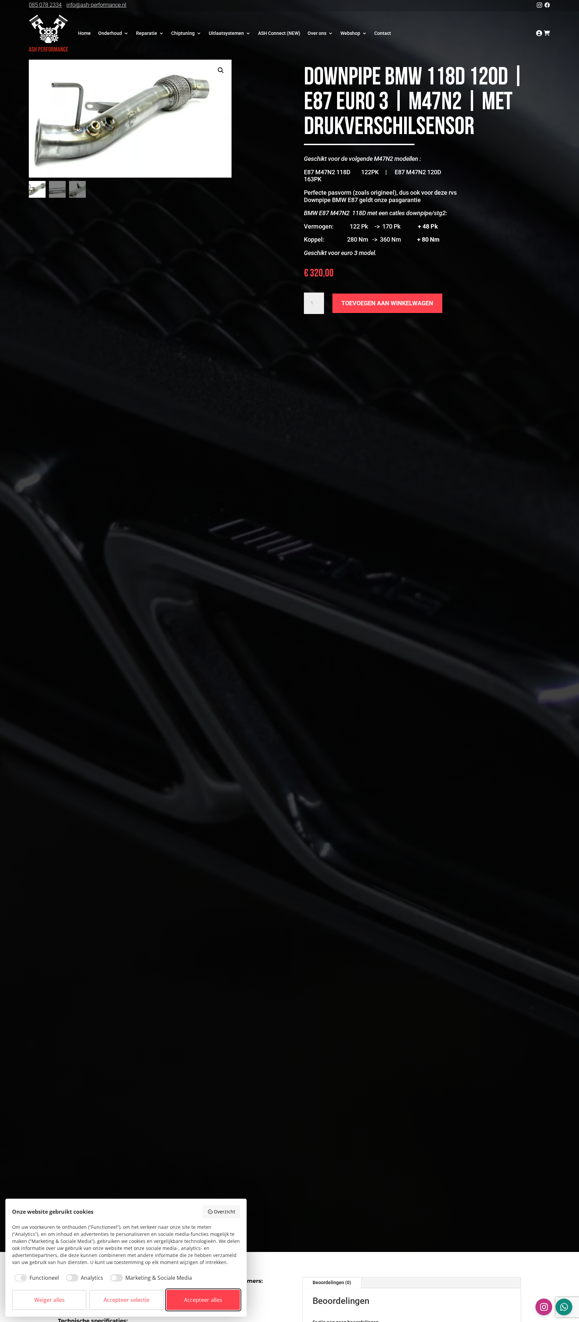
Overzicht (224, 1211)
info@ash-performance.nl (96, 5)
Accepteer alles (203, 1300)
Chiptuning (183, 33)
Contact (382, 33)
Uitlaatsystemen (226, 33)
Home (84, 33)
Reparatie (146, 33)
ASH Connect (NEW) (279, 33)
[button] (221, 70)
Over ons (317, 33)
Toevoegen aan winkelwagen (387, 303)
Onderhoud (110, 33)
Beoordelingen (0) (332, 1282)
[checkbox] (35, 1278)
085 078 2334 (45, 5)
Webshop (350, 33)
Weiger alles (49, 1300)
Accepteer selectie (126, 1300)
